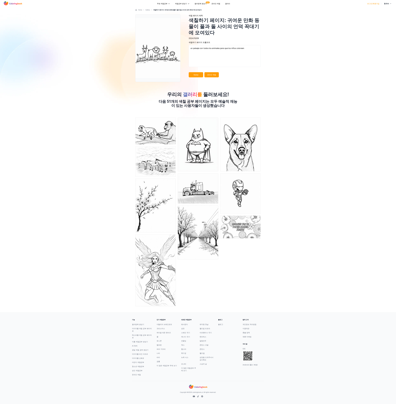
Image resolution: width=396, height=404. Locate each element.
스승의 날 (203, 364)
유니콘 (159, 341)
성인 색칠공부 (137, 371)
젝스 (182, 345)
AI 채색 (134, 346)
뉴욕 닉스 (184, 357)
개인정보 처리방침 (249, 324)
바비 (158, 357)
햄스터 (183, 349)
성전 (182, 328)
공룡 (158, 361)
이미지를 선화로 (138, 358)
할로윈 (159, 345)
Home (140, 10)
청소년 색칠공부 (138, 366)
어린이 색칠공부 (138, 362)
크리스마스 (161, 328)
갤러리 (227, 4)
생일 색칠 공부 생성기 (140, 350)
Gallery (147, 10)
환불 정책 (246, 333)
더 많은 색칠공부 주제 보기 (167, 366)
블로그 (220, 324)
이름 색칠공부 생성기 (140, 342)
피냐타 (183, 364)
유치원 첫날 (204, 324)
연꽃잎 (183, 341)
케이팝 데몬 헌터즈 (164, 333)
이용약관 (246, 328)
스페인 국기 (185, 333)
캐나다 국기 (185, 337)
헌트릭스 (203, 337)
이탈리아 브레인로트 (164, 324)
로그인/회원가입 (373, 4)
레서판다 (184, 324)
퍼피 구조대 (161, 349)
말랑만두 (203, 341)
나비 (158, 353)
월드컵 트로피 (205, 328)
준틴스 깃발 (204, 345)
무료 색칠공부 (162, 4)
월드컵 (202, 353)
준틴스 (202, 349)
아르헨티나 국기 (206, 333)
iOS (244, 349)
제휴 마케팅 (247, 337)
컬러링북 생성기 (201, 4)
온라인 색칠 (216, 4)
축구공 (183, 353)
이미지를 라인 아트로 (140, 354)
